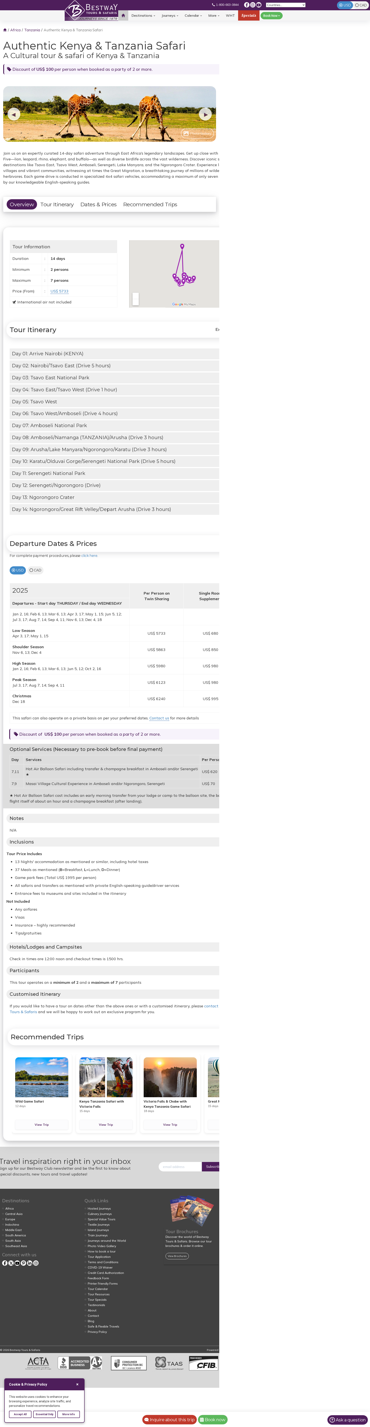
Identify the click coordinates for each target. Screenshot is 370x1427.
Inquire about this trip (171, 1419)
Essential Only (44, 1414)
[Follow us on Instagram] (252, 5)
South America (15, 1235)
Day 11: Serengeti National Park (48, 473)
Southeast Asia (16, 1246)
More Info (68, 1414)
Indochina (12, 1225)
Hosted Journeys (99, 1208)
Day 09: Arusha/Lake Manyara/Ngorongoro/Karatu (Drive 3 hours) (89, 449)
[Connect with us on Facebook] (246, 5)
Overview (22, 204)
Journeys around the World (107, 1241)
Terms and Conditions (103, 1262)
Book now (214, 1419)
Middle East (13, 1230)
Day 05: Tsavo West (34, 402)
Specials (248, 15)
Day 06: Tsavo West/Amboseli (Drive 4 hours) (65, 413)
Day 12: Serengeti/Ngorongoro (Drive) (56, 485)
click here (89, 556)
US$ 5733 (60, 291)
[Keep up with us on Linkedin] (29, 1263)
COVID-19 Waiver (100, 1267)
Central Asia (13, 1214)
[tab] (124, 353)
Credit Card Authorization (106, 1273)
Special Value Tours (101, 1219)
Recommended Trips (150, 204)
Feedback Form (98, 1278)
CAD (363, 5)
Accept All (20, 1414)
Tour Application (99, 1257)
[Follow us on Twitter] (11, 1263)
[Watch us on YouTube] (258, 5)
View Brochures (177, 1256)
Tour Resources (99, 1294)
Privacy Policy (97, 1332)
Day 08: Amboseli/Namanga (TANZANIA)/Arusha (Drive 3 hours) (87, 437)
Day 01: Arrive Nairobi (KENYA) (48, 354)
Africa (15, 30)
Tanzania (32, 30)
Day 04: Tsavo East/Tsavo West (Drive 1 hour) (64, 390)
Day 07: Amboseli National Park (49, 425)
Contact (93, 1316)
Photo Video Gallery (102, 1246)
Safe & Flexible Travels (103, 1326)
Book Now (270, 15)
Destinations (142, 15)
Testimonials (96, 1305)
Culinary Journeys (100, 1214)
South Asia (13, 1241)
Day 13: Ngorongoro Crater (43, 497)
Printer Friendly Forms (103, 1283)
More (212, 15)
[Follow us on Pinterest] (23, 1263)
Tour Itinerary (57, 204)
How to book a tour (102, 1251)
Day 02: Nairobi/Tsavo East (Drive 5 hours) (61, 366)
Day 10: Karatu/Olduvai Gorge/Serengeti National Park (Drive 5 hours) (94, 461)
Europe (10, 1219)
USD (347, 5)
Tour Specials (97, 1300)
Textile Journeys (99, 1225)
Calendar (192, 15)
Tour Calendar (98, 1289)
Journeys (169, 15)
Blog (91, 1321)
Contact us (159, 718)
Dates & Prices (98, 204)
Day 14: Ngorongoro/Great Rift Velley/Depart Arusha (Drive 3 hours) (91, 509)
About (92, 1310)
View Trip (42, 1124)
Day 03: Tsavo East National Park (50, 378)
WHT (230, 17)
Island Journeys (98, 1230)
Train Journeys (98, 1235)
